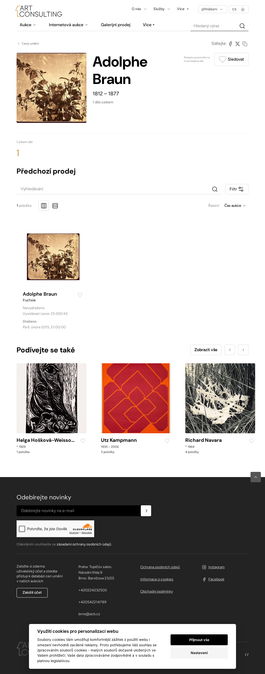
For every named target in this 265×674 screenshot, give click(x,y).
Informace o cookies (156, 579)
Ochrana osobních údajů (160, 567)
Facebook (216, 579)
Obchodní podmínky (156, 591)
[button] (256, 477)
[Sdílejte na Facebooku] (230, 43)
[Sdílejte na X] (237, 43)
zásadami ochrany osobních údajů (84, 544)
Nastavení (199, 653)
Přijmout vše (199, 640)
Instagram (216, 567)
